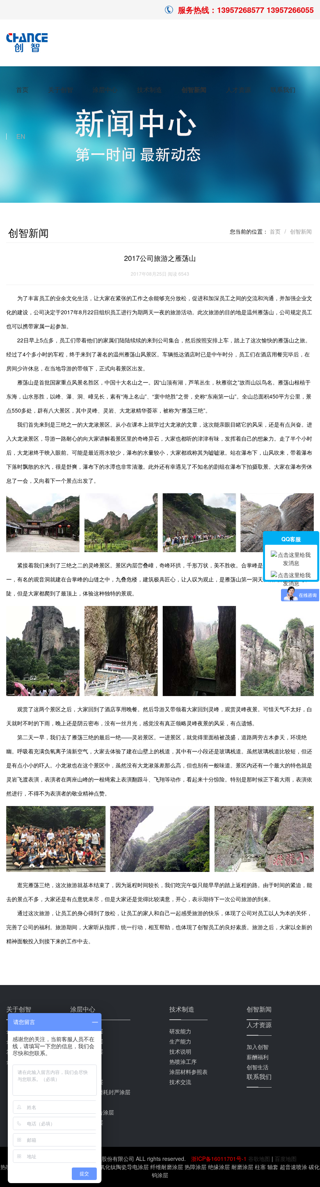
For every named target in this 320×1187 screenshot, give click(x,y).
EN (20, 136)
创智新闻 (193, 89)
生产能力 (180, 1041)
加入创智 (257, 1047)
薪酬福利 (257, 1057)
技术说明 (180, 1051)
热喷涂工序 (183, 1061)
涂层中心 (104, 89)
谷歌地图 (259, 1158)
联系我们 (282, 89)
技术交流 (180, 1082)
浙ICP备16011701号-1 (219, 1158)
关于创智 (60, 89)
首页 (22, 89)
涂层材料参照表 (188, 1071)
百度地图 (286, 1158)
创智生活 (257, 1067)
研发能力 (180, 1031)
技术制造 (149, 89)
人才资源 (238, 89)
